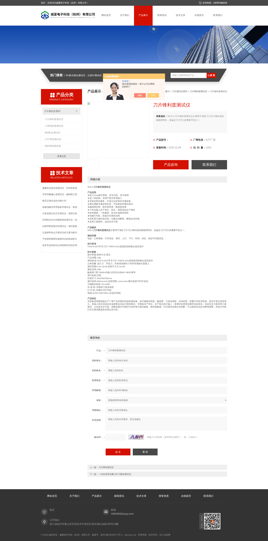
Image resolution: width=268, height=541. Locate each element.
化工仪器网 (164, 535)
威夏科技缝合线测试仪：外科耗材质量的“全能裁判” (61, 188)
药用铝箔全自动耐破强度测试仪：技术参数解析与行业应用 (61, 220)
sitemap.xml (130, 535)
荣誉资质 (164, 496)
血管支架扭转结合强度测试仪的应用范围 (61, 245)
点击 (76, 111)
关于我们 (124, 15)
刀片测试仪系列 (52, 111)
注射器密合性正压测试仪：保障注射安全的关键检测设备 (61, 213)
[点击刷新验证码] (136, 437)
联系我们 (217, 15)
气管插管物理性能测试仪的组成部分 (59, 239)
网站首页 (106, 15)
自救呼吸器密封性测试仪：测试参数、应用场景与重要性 (61, 226)
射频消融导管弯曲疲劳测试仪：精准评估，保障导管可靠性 (61, 207)
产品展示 (143, 15)
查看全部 (61, 156)
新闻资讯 (162, 15)
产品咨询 (171, 165)
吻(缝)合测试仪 (52, 132)
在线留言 (199, 15)
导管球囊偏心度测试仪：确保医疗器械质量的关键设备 (61, 194)
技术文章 (180, 15)
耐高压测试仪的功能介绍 (54, 200)
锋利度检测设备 (53, 146)
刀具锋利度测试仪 (54, 126)
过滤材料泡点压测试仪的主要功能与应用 (61, 232)
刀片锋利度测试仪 (54, 119)
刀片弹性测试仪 (53, 139)
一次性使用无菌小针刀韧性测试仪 (114, 474)
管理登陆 (142, 535)
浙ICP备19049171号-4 (111, 535)
